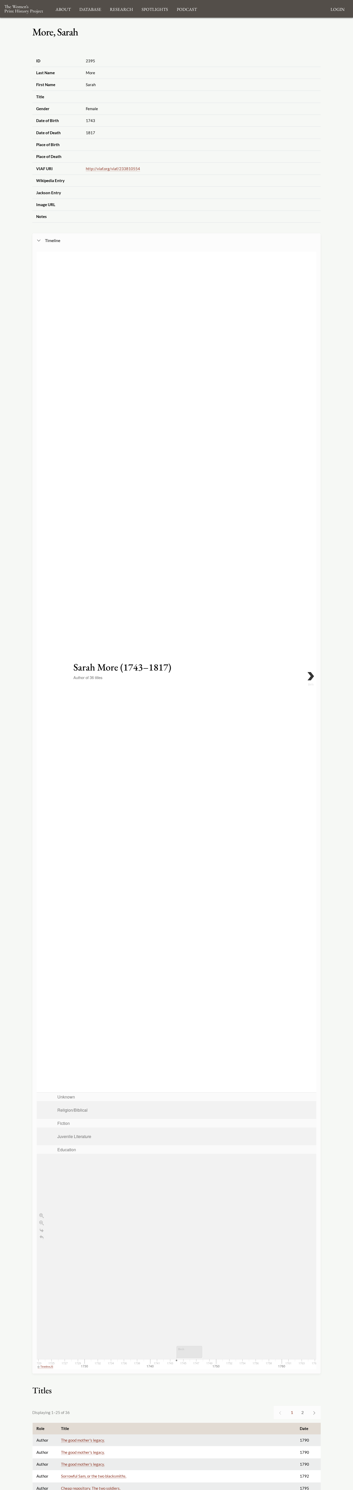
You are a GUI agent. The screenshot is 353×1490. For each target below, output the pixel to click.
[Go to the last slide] (42, 1230)
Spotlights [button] (155, 9)
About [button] (63, 9)
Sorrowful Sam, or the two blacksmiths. (93, 1476)
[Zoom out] (42, 1222)
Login (337, 9)
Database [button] (90, 9)
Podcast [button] (187, 9)
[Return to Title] (42, 1237)
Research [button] (121, 9)
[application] (176, 1230)
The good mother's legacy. (83, 1440)
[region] (176, 810)
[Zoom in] (42, 1215)
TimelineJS (46, 1366)
